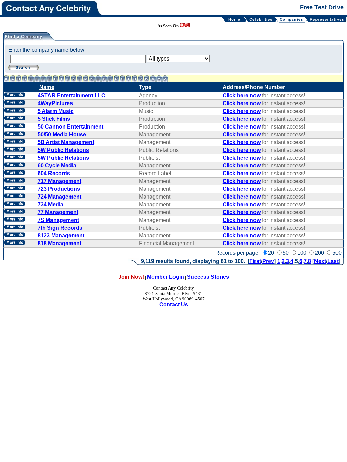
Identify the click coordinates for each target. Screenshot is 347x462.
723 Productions (59, 189)
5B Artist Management (66, 142)
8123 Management (61, 235)
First (255, 261)
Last (333, 261)
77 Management (58, 212)
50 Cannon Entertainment (70, 127)
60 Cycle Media (57, 165)
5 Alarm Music (56, 111)
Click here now (242, 95)
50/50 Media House (62, 134)
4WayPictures (55, 103)
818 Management (59, 243)
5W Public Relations (63, 150)
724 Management (59, 197)
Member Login (165, 277)
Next (320, 261)
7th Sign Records (60, 228)
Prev (268, 261)
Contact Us (173, 304)
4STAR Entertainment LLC (71, 95)
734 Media (50, 204)
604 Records (54, 173)
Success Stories (208, 277)
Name (46, 87)
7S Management (58, 220)
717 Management (59, 181)
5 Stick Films (54, 119)
